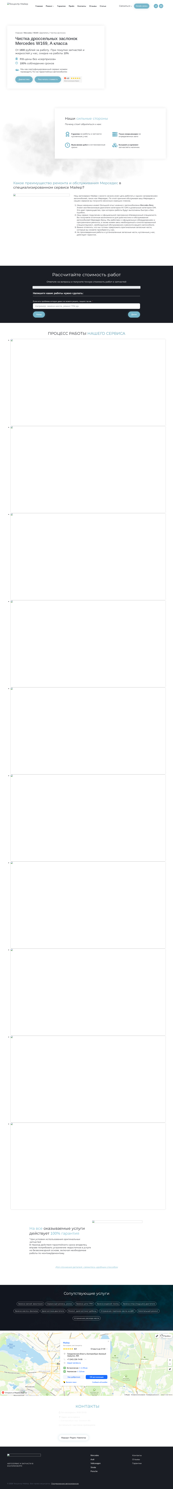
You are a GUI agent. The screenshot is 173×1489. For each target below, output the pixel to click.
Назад (39, 314)
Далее (134, 314)
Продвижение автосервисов (65, 1484)
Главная (39, 6)
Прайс (71, 6)
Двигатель (44, 33)
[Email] (161, 6)
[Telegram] (156, 6)
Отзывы (93, 6)
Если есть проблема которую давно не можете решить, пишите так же (62, 301)
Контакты (82, 6)
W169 (35, 33)
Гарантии (61, 6)
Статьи (103, 6)
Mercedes (28, 33)
